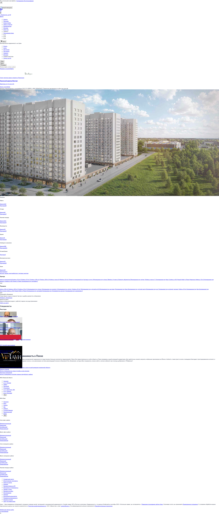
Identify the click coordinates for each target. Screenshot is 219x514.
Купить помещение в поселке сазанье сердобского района (16, 374)
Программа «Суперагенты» (10, 487)
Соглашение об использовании (25, 1)
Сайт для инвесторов (9, 501)
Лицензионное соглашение (190, 504)
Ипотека (5, 28)
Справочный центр (8, 479)
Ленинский (3, 425)
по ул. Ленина (7, 391)
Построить (6, 51)
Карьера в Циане (8, 499)
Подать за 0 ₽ (7, 58)
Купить (5, 46)
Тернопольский (7, 412)
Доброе (5, 408)
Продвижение (7, 493)
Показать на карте (5, 69)
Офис (2, 61)
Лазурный (6, 386)
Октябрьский (3, 427)
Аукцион (5, 484)
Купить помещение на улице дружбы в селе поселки (14, 371)
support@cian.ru (65, 506)
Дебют (5, 384)
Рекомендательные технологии (103, 506)
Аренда (5, 19)
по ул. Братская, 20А (9, 389)
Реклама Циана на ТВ (9, 486)
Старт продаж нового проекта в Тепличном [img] (12, 78)
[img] (28, 78)
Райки (5, 414)
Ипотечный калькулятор (10, 496)
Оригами (5, 381)
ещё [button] (1, 283)
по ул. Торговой (7, 393)
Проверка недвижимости (10, 498)
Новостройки (7, 23)
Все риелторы (4, 329)
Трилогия (5, 402)
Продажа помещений (6, 372)
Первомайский (4, 429)
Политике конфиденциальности (37, 506)
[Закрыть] (1, 3)
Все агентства (4, 352)
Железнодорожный (5, 423)
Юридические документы (10, 481)
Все (5, 395)
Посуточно (6, 49)
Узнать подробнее (5, 87)
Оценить (5, 53)
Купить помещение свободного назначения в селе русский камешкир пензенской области (25, 367)
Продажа (6, 21)
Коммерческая (7, 26)
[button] (109, 82)
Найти (12, 69)
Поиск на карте (7, 482)
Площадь (3, 65)
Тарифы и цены (7, 489)
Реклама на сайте (8, 491)
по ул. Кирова (7, 383)
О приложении (4, 511)
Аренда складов (4, 369)
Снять (5, 48)
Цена (2, 63)
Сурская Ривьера (8, 410)
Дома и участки (7, 24)
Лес (4, 407)
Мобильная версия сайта (7, 509)
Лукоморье (6, 388)
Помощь (5, 494)
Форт (4, 403)
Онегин (5, 405)
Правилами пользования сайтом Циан (152, 504)
